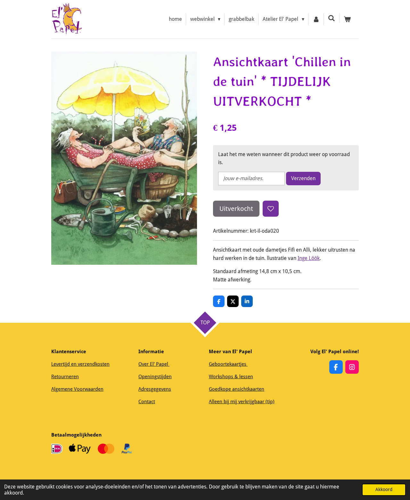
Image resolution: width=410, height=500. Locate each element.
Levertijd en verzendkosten (80, 364)
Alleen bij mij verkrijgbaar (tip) (242, 401)
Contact (146, 401)
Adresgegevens (154, 389)
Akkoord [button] (383, 489)
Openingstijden (155, 376)
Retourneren (65, 376)
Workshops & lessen (231, 376)
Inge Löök (309, 258)
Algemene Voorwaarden (77, 389)
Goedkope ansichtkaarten (236, 389)
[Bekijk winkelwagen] (347, 19)
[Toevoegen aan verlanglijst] (271, 209)
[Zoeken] (331, 18)
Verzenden (303, 178)
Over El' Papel (153, 364)
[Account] (316, 19)
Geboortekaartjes (228, 364)
